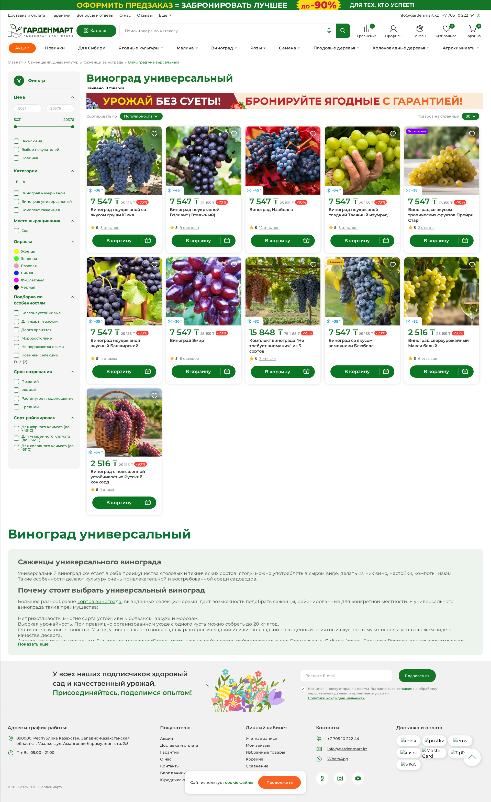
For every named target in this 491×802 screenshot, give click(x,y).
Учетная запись (261, 738)
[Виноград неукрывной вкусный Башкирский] (124, 291)
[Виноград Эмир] (203, 291)
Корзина (254, 759)
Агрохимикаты (459, 48)
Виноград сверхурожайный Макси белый (438, 343)
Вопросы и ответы (94, 15)
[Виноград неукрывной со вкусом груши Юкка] (124, 160)
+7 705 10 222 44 (343, 738)
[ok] (322, 778)
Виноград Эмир (187, 340)
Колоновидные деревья (399, 48)
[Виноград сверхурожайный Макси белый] (441, 291)
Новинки (55, 48)
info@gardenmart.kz (347, 748)
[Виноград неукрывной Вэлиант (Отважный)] (203, 160)
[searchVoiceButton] (329, 31)
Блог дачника (174, 773)
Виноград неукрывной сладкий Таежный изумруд (358, 212)
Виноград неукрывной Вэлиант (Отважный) (194, 212)
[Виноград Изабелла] (283, 160)
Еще (163, 15)
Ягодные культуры (139, 48)
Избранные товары (265, 752)
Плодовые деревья (334, 48)
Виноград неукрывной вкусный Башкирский (115, 343)
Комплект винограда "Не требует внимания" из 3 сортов (276, 346)
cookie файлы (239, 782)
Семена (287, 48)
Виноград (222, 48)
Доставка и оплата (26, 15)
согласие (404, 689)
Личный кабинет (266, 728)
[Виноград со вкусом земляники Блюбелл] (362, 291)
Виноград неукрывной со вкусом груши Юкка (118, 212)
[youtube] (358, 778)
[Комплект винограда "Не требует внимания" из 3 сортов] (283, 291)
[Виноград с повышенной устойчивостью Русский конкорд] (124, 422)
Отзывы (145, 15)
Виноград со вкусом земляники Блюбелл (351, 343)
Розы (256, 48)
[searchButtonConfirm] (343, 31)
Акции (166, 738)
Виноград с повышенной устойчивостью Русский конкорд (118, 477)
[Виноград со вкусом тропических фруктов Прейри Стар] (441, 160)
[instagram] (340, 778)
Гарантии (60, 15)
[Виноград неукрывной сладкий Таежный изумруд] (362, 160)
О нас (125, 15)
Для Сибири (91, 48)
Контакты (170, 766)
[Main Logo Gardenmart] (40, 31)
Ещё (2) (20, 362)
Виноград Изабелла (271, 209)
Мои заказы (258, 745)
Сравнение (257, 766)
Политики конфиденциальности (336, 698)
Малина (185, 48)
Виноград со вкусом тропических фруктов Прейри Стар (441, 215)
